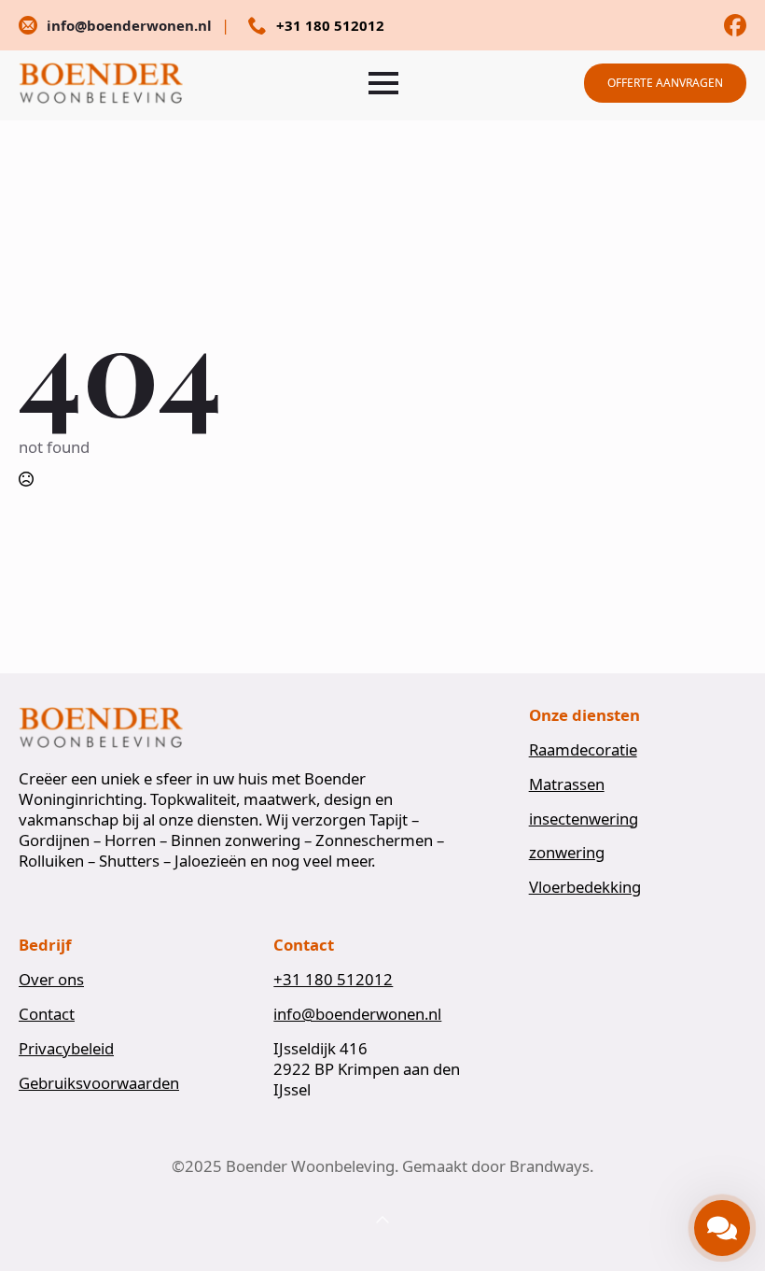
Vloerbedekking (585, 887)
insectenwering (583, 819)
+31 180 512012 (333, 979)
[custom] (735, 25)
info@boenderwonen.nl (357, 1014)
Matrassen (567, 784)
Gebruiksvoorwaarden (99, 1083)
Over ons (51, 979)
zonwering (567, 852)
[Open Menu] (383, 83)
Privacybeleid (66, 1048)
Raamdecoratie (583, 750)
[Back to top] (382, 1220)
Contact (47, 1014)
